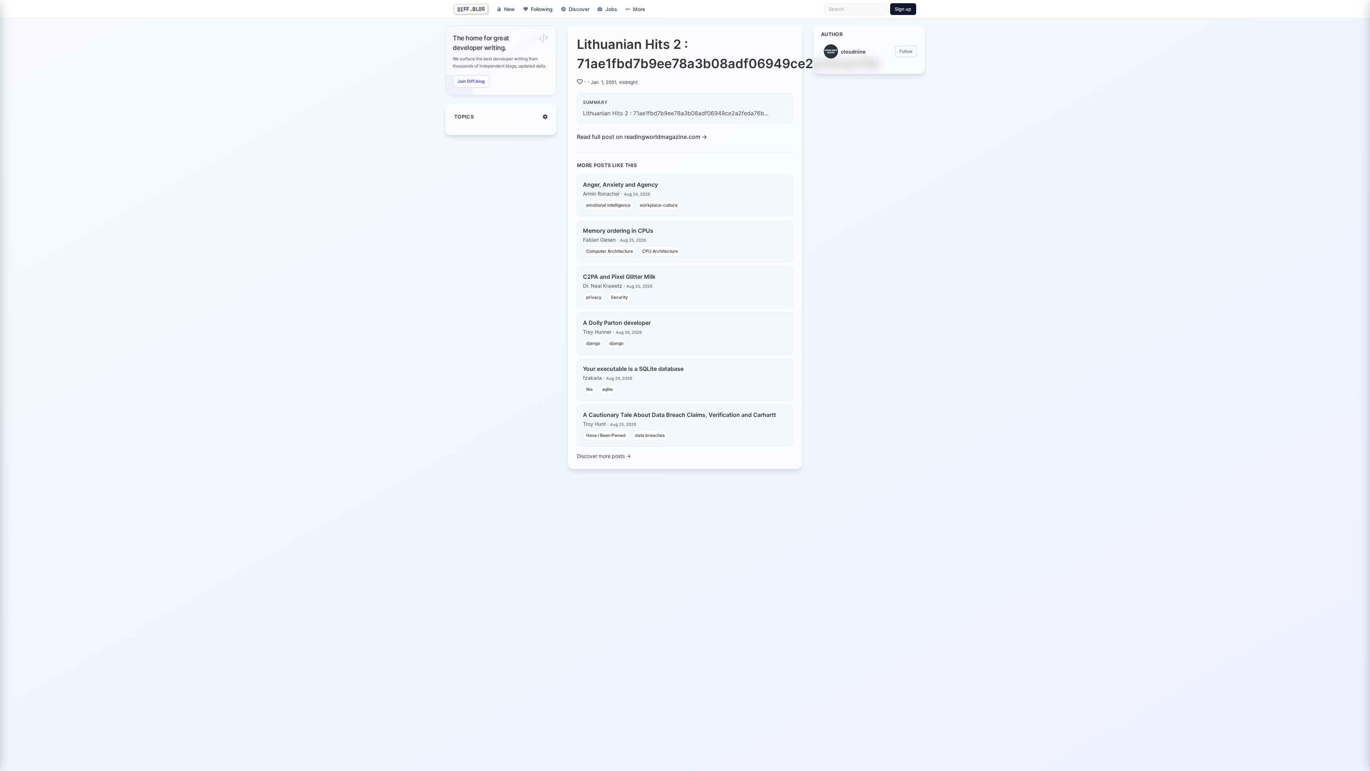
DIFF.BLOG (471, 9)
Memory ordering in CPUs (618, 230)
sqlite (607, 389)
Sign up (903, 9)
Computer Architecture (609, 251)
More (639, 9)
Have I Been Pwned (606, 435)
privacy (594, 297)
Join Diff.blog (471, 81)
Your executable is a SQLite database (633, 368)
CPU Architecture (660, 251)
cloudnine (853, 52)
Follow (906, 51)
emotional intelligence (608, 205)
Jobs (611, 9)
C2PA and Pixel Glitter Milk (619, 276)
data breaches (650, 435)
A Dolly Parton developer (617, 322)
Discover (579, 9)
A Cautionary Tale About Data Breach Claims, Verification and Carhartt (679, 414)
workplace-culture (659, 205)
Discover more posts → (604, 456)
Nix (589, 389)
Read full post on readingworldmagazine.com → (642, 136)
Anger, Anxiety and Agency (620, 184)
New (509, 9)
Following (542, 9)
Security (619, 297)
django (593, 343)
